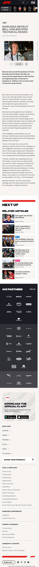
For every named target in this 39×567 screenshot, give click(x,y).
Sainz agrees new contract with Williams (23, 217)
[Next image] (26, 64)
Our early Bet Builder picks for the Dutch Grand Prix (24, 264)
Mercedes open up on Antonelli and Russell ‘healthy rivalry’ (22, 252)
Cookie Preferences (8, 518)
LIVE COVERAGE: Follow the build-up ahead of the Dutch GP (24, 241)
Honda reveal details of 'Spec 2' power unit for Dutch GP (22, 228)
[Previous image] (11, 64)
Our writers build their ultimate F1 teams (22, 273)
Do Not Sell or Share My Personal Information (17, 505)
